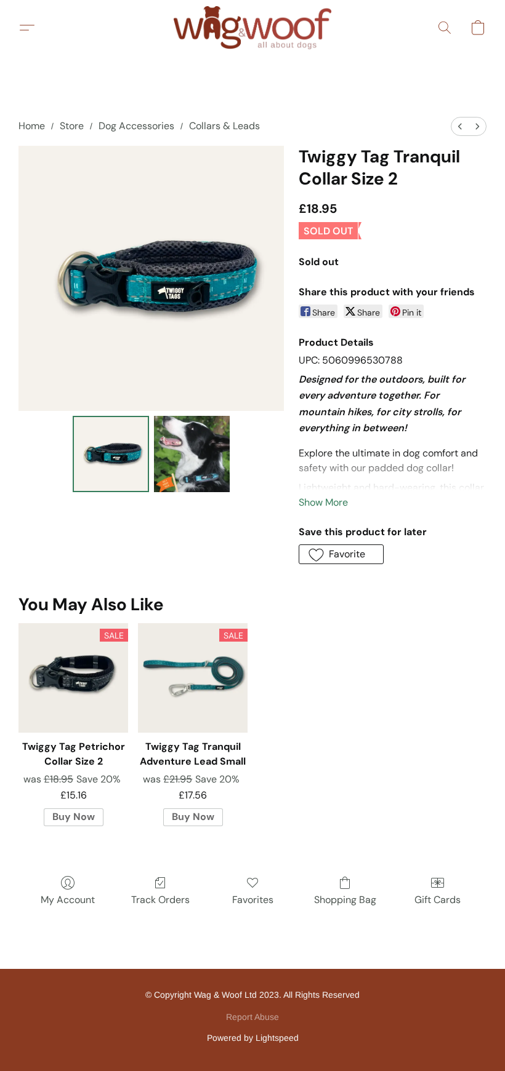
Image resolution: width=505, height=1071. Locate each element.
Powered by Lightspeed (253, 1038)
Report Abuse (252, 1017)
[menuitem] (460, 126)
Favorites (252, 899)
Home (31, 125)
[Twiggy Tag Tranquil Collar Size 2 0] (111, 454)
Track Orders (160, 899)
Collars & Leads (224, 125)
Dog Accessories (136, 125)
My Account (68, 899)
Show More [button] (323, 502)
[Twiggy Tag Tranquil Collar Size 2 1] (192, 454)
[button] (252, 27)
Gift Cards (437, 899)
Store (72, 125)
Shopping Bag (345, 899)
